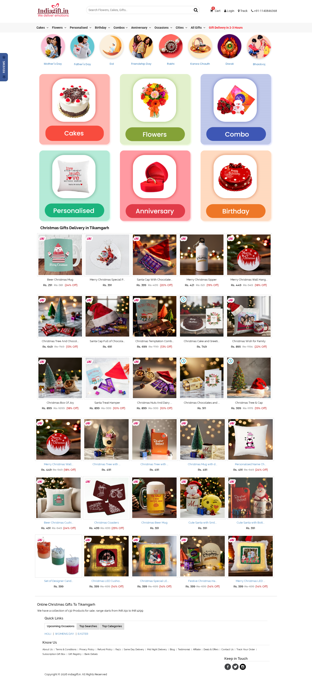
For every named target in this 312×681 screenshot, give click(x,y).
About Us (47, 649)
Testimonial (184, 649)
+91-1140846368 (265, 11)
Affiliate (197, 649)
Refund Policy (104, 649)
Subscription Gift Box (53, 654)
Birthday (101, 27)
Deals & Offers (211, 649)
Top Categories (112, 626)
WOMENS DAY (64, 633)
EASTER (83, 633)
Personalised (79, 27)
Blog (172, 649)
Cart (216, 11)
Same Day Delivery (134, 649)
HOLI (48, 633)
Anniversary (139, 27)
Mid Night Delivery (157, 649)
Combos (119, 27)
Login (230, 11)
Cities (180, 27)
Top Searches (88, 626)
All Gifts (196, 27)
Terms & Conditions (66, 649)
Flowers (57, 27)
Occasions (162, 27)
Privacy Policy (86, 649)
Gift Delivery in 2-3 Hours (226, 27)
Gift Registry (75, 654)
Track (243, 11)
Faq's (118, 649)
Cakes (41, 27)
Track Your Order (245, 649)
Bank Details (91, 654)
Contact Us (227, 649)
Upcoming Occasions (60, 626)
